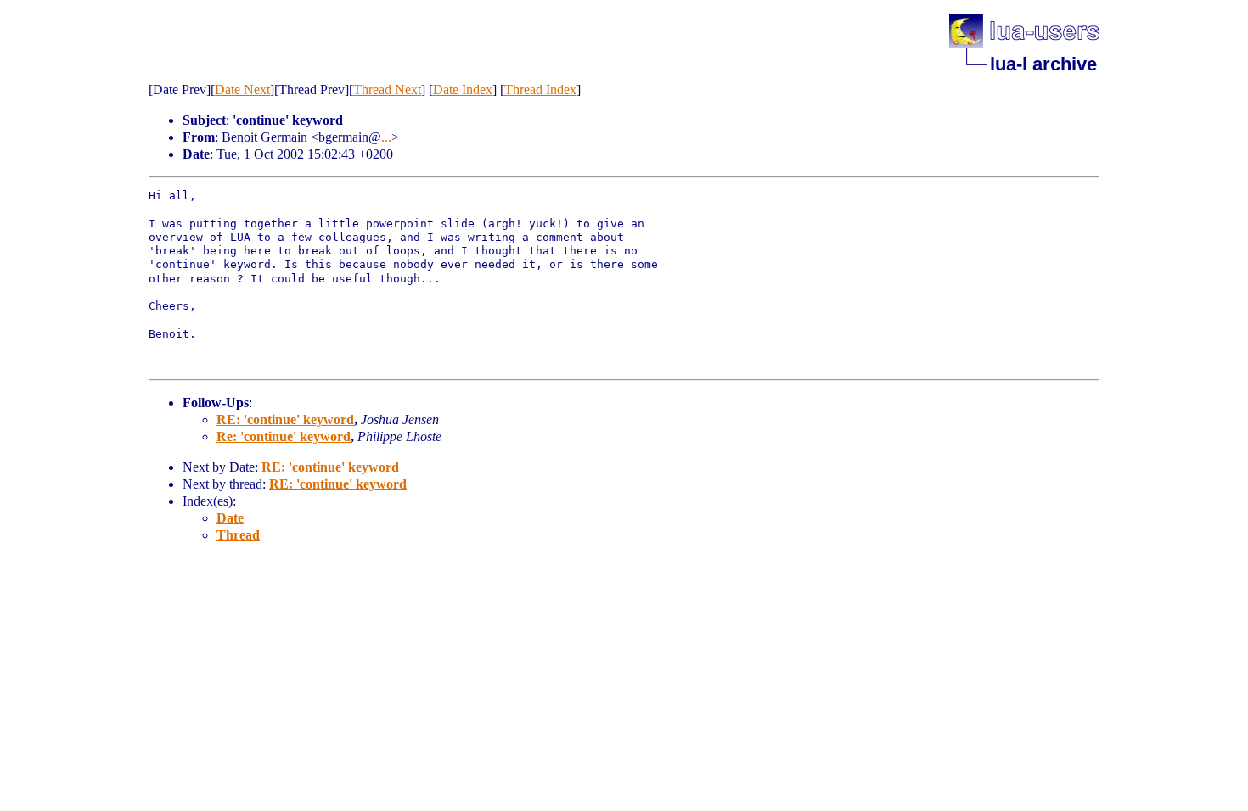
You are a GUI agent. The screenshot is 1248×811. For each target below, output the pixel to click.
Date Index (462, 89)
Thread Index (540, 89)
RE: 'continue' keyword (285, 419)
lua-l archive (1043, 64)
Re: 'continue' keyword (283, 436)
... (386, 137)
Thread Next (387, 89)
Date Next (242, 89)
